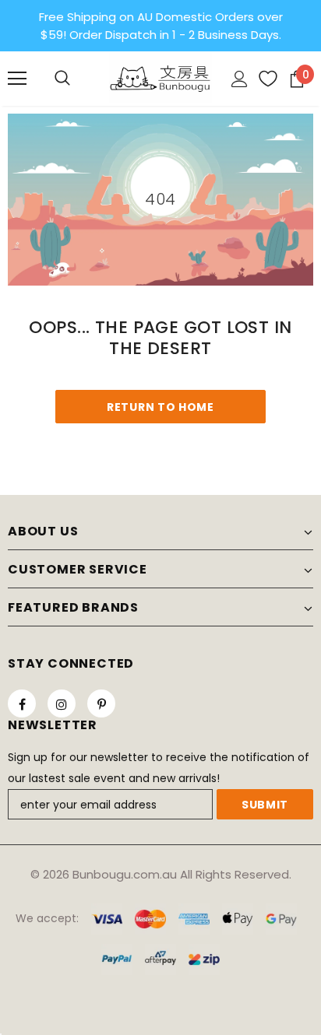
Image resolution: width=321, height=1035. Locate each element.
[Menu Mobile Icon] (17, 78)
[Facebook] (22, 703)
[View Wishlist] (262, 78)
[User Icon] (239, 79)
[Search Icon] (62, 78)
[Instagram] (62, 703)
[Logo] (160, 78)
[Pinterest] (101, 703)
